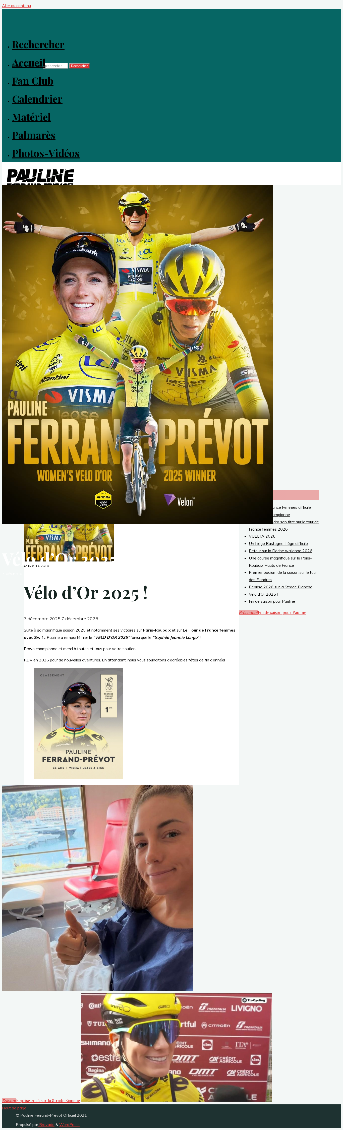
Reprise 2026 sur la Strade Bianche (280, 586)
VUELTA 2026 (262, 536)
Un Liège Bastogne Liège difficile (278, 543)
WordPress (69, 1124)
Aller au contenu (16, 5)
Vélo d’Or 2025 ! (263, 594)
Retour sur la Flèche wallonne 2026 (280, 550)
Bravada (46, 1124)
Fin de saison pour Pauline (272, 601)
